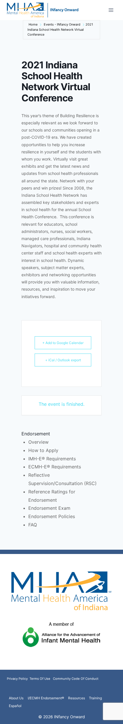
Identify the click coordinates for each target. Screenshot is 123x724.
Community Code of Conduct (75, 679)
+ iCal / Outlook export (63, 360)
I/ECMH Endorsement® (46, 698)
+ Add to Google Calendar (63, 343)
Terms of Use (39, 679)
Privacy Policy (18, 679)
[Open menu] (111, 9)
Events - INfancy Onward (62, 24)
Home (33, 24)
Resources (76, 698)
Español (15, 706)
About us (16, 698)
